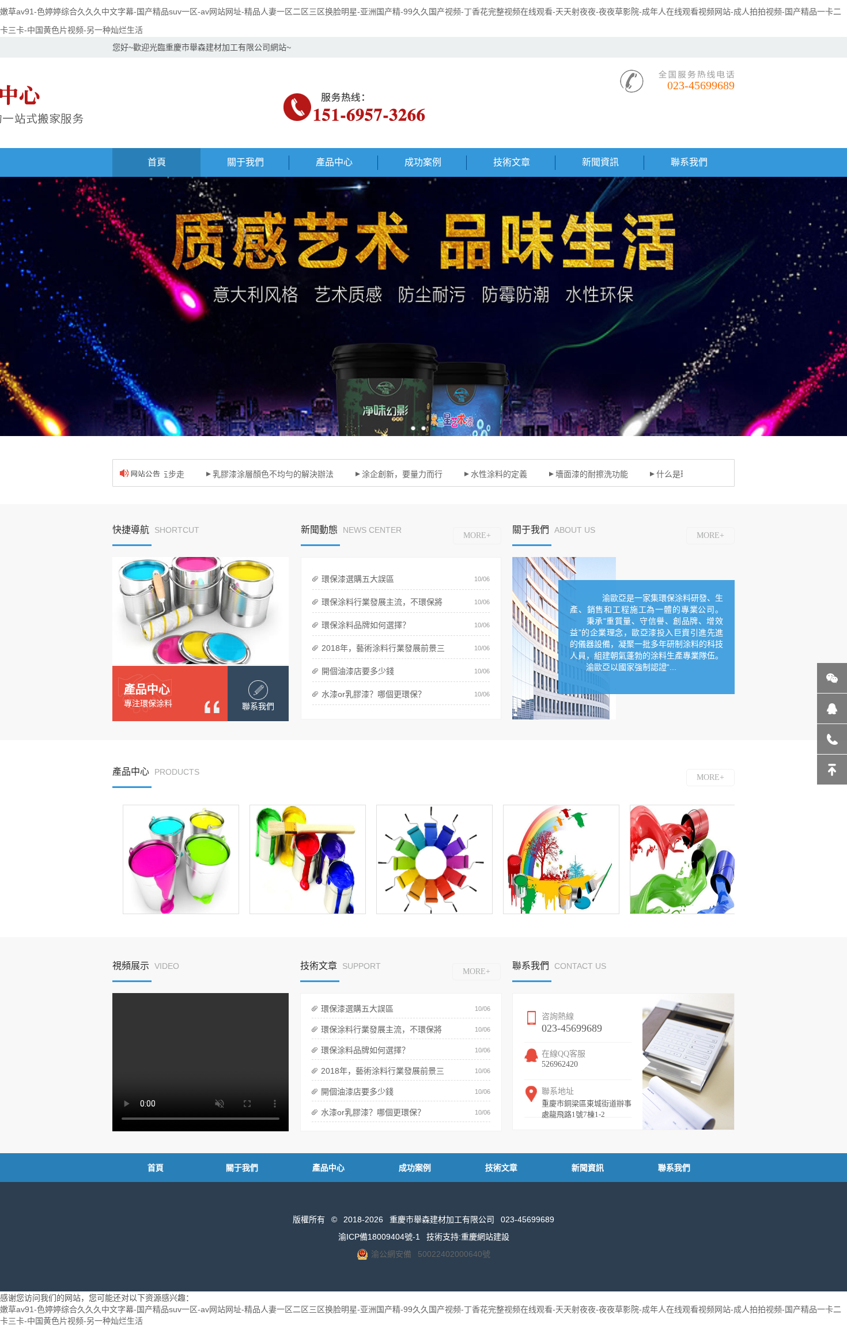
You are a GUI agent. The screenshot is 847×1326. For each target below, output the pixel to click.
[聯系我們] (258, 690)
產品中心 (147, 689)
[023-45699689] (832, 739)
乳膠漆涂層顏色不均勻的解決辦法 (255, 474)
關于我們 (242, 1167)
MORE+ (477, 535)
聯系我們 (674, 1167)
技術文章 (501, 1167)
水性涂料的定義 (481, 474)
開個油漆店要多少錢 (358, 671)
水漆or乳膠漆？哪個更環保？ (374, 694)
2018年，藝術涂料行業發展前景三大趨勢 (381, 650)
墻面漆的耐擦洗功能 (574, 474)
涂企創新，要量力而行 (385, 474)
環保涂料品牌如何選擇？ (366, 625)
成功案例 (415, 1167)
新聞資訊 (588, 1167)
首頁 (156, 1167)
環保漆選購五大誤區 (358, 579)
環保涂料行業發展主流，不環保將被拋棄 (380, 604)
